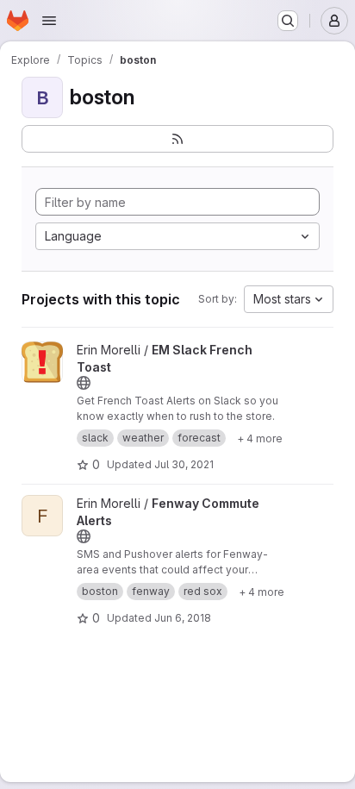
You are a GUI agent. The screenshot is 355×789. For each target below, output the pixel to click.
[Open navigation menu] (49, 20)
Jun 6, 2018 (182, 617)
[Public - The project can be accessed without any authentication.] (83, 383)
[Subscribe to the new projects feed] (177, 139)
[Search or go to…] (287, 20)
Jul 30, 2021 (184, 464)
